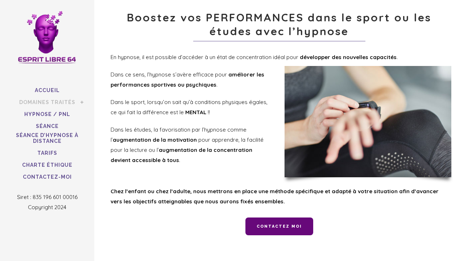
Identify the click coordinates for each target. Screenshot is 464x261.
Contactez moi (279, 226)
